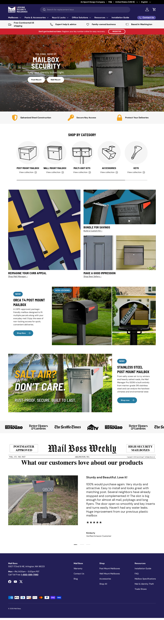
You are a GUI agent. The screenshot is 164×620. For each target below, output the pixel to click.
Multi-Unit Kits (82, 167)
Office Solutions (80, 17)
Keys (136, 167)
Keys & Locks (59, 17)
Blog (76, 578)
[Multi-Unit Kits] (82, 152)
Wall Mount (55, 80)
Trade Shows (141, 589)
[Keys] (136, 152)
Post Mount (36, 80)
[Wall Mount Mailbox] (55, 152)
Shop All (103, 584)
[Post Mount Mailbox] (28, 152)
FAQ (137, 573)
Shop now (125, 400)
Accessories (109, 167)
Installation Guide (120, 17)
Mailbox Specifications (145, 578)
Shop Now (21, 333)
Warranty (78, 568)
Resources (99, 17)
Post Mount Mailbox (28, 167)
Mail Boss (17, 609)
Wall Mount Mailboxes (109, 573)
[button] (154, 9)
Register (116, 31)
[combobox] (85, 9)
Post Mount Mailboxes (109, 568)
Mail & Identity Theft (144, 584)
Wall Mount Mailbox (54, 167)
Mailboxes (13, 17)
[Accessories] (109, 152)
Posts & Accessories (35, 17)
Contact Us (79, 573)
